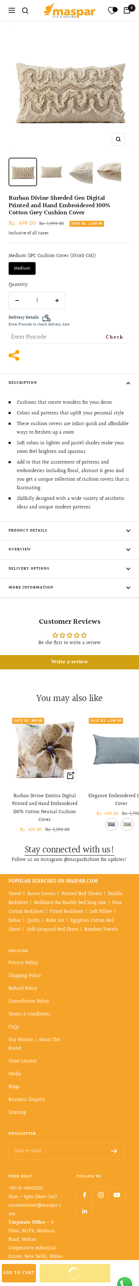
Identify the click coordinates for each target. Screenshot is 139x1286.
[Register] (114, 1151)
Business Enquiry (27, 1100)
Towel (15, 894)
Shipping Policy (25, 976)
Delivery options (29, 569)
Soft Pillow (100, 912)
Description (23, 383)
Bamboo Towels (101, 930)
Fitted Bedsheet (66, 912)
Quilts (33, 921)
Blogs (14, 1087)
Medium (22, 268)
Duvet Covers (41, 894)
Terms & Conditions (30, 1014)
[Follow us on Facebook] (85, 1195)
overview (20, 550)
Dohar (15, 921)
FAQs (14, 1027)
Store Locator (23, 1061)
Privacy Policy (23, 963)
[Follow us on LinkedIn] (85, 1211)
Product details (28, 531)
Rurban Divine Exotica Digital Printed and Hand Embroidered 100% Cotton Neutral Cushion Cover (44, 808)
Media (15, 1074)
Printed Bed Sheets (82, 894)
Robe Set (55, 921)
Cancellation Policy (29, 1001)
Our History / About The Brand (34, 1044)
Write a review (69, 662)
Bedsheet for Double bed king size (70, 903)
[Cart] (126, 10)
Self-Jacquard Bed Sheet (52, 930)
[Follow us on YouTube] (117, 1195)
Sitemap (17, 1113)
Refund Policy (23, 989)
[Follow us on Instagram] (101, 1195)
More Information (31, 588)
